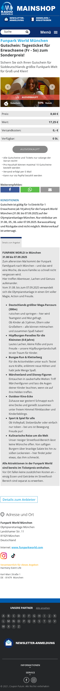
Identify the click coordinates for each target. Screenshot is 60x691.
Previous (8, 87)
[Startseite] (30, 8)
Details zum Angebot (11, 242)
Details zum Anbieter (19, 499)
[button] (10, 189)
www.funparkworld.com (27, 547)
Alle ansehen (43, 608)
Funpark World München (24, 40)
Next (51, 85)
